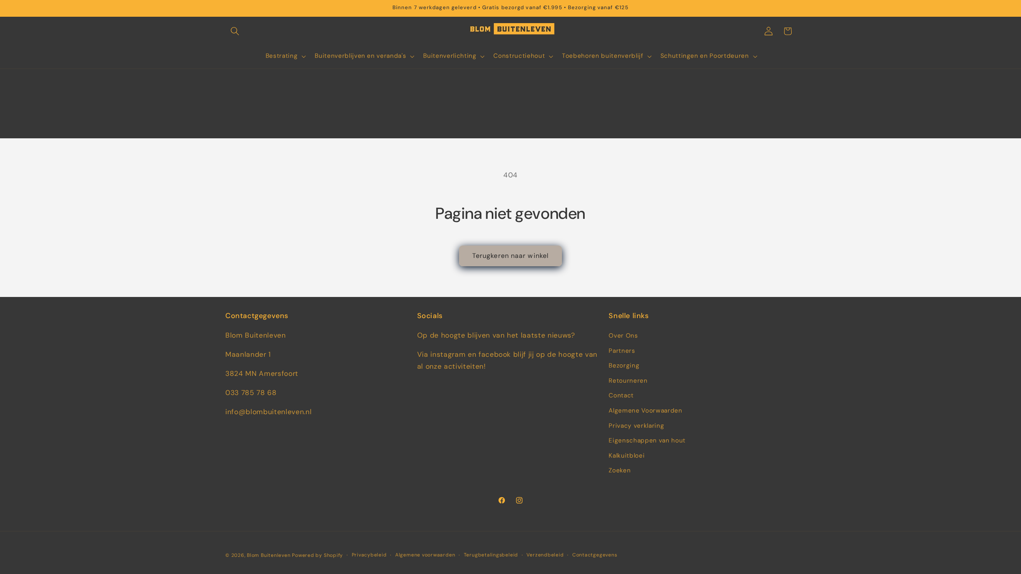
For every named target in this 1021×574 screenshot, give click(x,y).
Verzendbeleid (545, 555)
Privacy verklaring (636, 426)
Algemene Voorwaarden (645, 411)
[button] (234, 31)
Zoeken (620, 470)
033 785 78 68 (251, 392)
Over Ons (623, 336)
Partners (622, 351)
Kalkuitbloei (627, 456)
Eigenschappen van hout (647, 440)
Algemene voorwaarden (425, 555)
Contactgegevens (594, 555)
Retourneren (628, 381)
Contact (621, 395)
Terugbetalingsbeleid (491, 555)
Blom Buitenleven (269, 555)
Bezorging (624, 366)
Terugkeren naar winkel (510, 256)
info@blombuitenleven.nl (268, 411)
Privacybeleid (369, 555)
